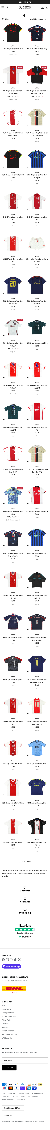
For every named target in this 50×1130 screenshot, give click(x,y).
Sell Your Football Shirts (9, 1034)
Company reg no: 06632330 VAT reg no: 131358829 (31, 1122)
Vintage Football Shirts (12, 1122)
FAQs (3, 1005)
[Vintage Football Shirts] (25, 7)
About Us (5, 1027)
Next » (29, 862)
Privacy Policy (6, 1020)
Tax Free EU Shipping (9, 1016)
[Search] (8, 7)
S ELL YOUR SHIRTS (25, 2)
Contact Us (5, 1023)
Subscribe (9, 1068)
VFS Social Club (7, 1038)
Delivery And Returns (8, 1013)
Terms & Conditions (8, 1031)
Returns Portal (6, 1009)
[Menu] (2, 7)
